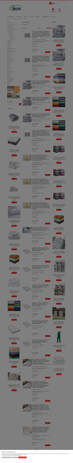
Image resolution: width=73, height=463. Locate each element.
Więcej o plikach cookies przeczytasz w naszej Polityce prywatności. (11, 455)
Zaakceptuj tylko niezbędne (6, 457)
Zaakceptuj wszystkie (22, 457)
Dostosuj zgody (15, 457)
